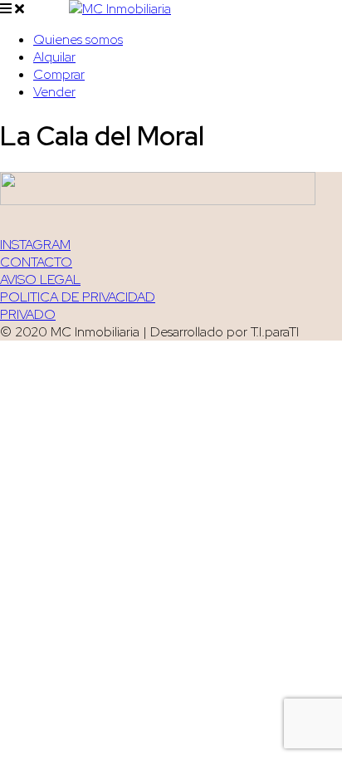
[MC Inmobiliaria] (120, 8)
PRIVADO (28, 314)
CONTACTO (36, 262)
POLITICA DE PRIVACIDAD (77, 297)
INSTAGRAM (35, 244)
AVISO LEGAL (40, 279)
